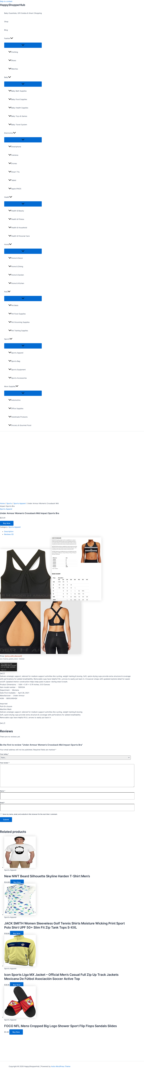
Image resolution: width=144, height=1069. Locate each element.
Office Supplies (17, 408)
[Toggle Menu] (23, 45)
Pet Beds (14, 305)
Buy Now (6, 523)
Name (2, 791)
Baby (6, 77)
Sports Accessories (19, 378)
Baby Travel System (19, 125)
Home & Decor (17, 258)
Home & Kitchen (17, 283)
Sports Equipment (18, 370)
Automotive (15, 400)
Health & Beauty (17, 211)
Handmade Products (19, 417)
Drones (14, 163)
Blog (6, 30)
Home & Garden (17, 275)
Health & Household (19, 228)
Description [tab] (8, 531)
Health (6, 197)
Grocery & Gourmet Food (21, 425)
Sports (7, 339)
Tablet (13, 180)
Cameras (14, 155)
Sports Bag (15, 361)
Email (2, 802)
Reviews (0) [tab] (9, 534)
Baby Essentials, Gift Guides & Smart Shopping (23, 13)
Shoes (13, 60)
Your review (4, 763)
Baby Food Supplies (19, 99)
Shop (6, 21)
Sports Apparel (17, 353)
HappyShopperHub (12, 5)
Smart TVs (15, 172)
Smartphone (16, 147)
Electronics (8, 133)
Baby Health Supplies (19, 108)
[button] (11, 38)
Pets (6, 292)
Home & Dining (17, 266)
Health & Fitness (17, 219)
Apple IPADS (16, 189)
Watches (14, 69)
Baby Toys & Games (19, 116)
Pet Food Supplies (18, 314)
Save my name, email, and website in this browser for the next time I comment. (30, 814)
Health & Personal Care (20, 236)
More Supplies (10, 386)
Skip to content (6, 1)
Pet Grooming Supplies (20, 322)
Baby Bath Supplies (19, 91)
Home (6, 244)
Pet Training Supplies (19, 331)
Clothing (14, 52)
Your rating (4, 754)
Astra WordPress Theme (60, 1066)
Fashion (7, 38)
